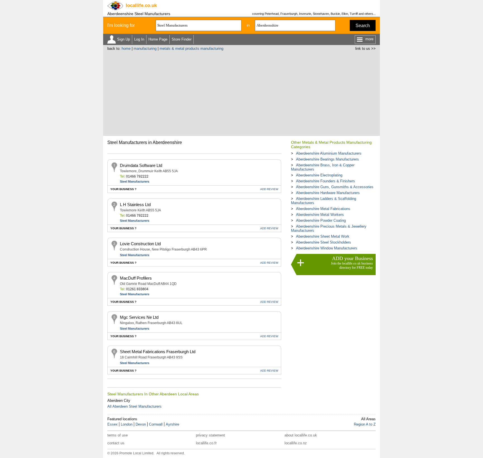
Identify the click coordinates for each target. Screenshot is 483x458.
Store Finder (181, 39)
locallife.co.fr (206, 443)
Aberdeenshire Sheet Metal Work (322, 236)
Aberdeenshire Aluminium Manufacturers (328, 153)
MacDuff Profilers (136, 278)
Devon (141, 424)
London (126, 424)
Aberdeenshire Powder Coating (321, 220)
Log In (139, 39)
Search (363, 25)
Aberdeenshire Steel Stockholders (323, 242)
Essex (112, 424)
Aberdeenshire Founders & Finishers (325, 181)
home (126, 48)
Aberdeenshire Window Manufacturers (326, 248)
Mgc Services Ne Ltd (139, 317)
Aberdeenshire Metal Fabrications (323, 209)
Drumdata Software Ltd (141, 165)
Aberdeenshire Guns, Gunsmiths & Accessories (334, 187)
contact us (115, 443)
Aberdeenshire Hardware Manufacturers (328, 193)
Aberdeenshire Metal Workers (320, 215)
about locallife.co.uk (301, 435)
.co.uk (141, 5)
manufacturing (145, 48)
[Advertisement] (241, 92)
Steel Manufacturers (134, 181)
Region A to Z (365, 424)
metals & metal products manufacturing (191, 48)
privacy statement (210, 435)
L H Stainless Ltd (135, 204)
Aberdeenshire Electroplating (319, 175)
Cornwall (156, 424)
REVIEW (269, 189)
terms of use (117, 435)
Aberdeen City (118, 400)
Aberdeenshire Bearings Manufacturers (327, 159)
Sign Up (123, 39)
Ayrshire (172, 424)
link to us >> (365, 48)
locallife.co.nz (296, 443)
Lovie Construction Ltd (140, 243)
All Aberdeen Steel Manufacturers (134, 406)
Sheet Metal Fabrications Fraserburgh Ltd (157, 351)
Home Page (157, 39)
